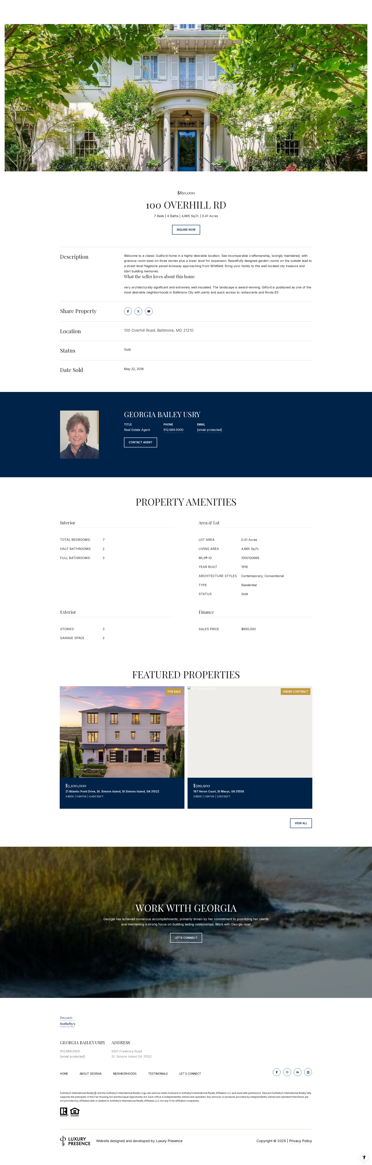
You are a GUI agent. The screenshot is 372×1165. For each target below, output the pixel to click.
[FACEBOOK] (277, 1072)
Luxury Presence (169, 1141)
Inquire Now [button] (186, 229)
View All (301, 823)
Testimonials (158, 1073)
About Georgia (91, 1073)
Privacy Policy (300, 1141)
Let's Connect (190, 1073)
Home (64, 1073)
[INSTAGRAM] (287, 1072)
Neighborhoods (125, 1073)
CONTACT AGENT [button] (140, 442)
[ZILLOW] (308, 1072)
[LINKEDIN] (297, 1072)
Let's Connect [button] (186, 937)
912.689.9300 (173, 430)
